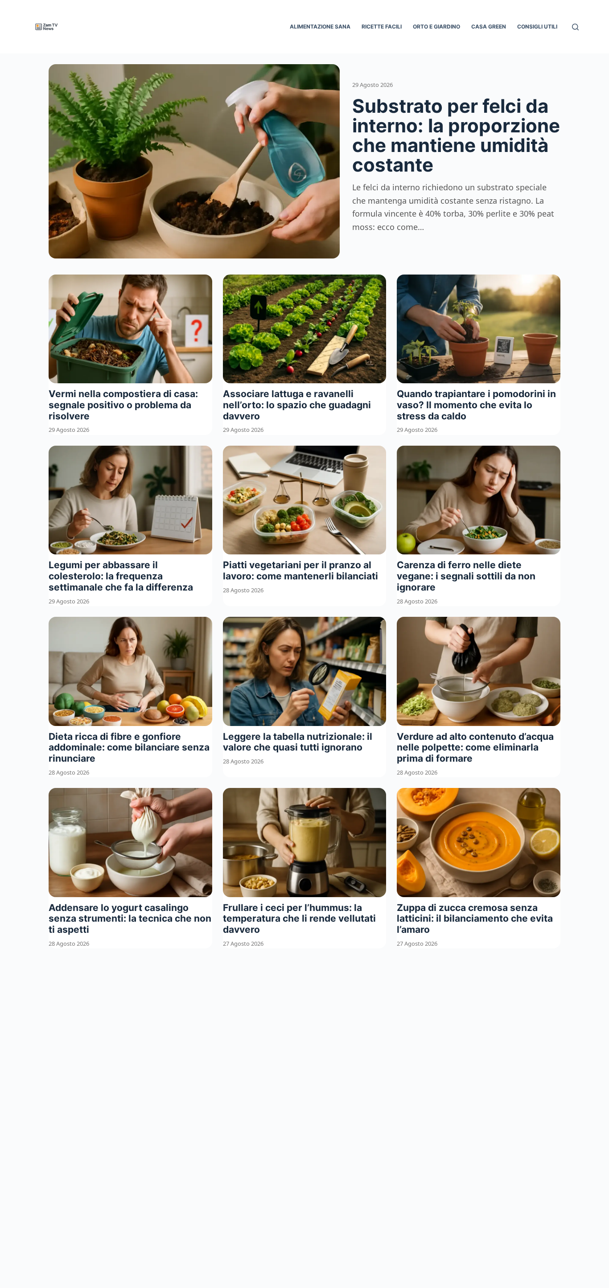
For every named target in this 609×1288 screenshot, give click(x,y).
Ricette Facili (382, 26)
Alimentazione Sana (320, 26)
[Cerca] (575, 27)
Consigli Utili (537, 26)
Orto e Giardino (436, 26)
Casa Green (488, 26)
